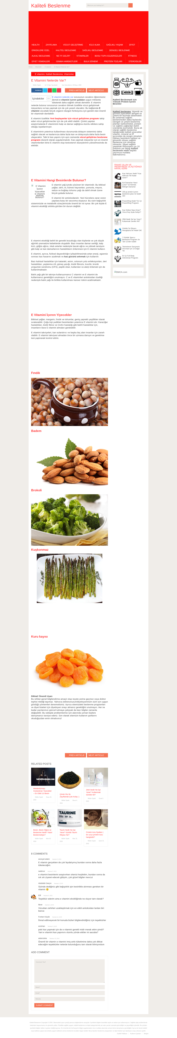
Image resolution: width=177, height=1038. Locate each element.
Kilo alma (94, 45)
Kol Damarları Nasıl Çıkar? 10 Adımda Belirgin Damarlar (129, 185)
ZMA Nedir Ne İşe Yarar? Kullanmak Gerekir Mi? (93, 792)
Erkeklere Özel (41, 50)
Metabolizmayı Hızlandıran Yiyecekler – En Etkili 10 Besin (42, 790)
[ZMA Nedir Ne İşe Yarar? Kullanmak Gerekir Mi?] (96, 777)
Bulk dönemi (91, 61)
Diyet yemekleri (41, 61)
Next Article (96, 90)
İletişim (146, 1033)
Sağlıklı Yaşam (114, 45)
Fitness (132, 56)
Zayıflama (51, 45)
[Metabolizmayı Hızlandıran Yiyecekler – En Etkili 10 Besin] (43, 777)
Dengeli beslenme (119, 50)
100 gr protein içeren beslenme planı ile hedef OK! (131, 194)
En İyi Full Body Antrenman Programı (130, 257)
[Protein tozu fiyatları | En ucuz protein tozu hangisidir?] (96, 819)
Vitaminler (82, 56)
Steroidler (135, 61)
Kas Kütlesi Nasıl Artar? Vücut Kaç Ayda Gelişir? (131, 211)
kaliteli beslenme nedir (125, 149)
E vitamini (40, 74)
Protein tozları (113, 61)
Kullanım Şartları (135, 1033)
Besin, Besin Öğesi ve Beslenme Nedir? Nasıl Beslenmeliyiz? (42, 832)
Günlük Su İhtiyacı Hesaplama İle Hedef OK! (132, 229)
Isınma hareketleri (67, 61)
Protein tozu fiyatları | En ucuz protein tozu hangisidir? (94, 834)
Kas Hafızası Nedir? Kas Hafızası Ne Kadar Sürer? (131, 176)
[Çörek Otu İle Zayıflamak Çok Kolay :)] (70, 779)
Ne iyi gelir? (63, 56)
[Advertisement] (88, 26)
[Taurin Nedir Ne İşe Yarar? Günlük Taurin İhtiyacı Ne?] (70, 818)
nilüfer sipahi (37, 85)
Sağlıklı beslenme (92, 50)
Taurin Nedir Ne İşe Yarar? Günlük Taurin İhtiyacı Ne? (68, 832)
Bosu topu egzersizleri (108, 56)
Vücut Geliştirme (73, 45)
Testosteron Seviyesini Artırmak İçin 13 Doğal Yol (131, 249)
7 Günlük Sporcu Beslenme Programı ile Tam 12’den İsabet (131, 240)
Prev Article (76, 90)
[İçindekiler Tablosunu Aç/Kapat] (47, 98)
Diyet (132, 45)
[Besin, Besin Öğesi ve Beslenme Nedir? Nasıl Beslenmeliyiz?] (43, 818)
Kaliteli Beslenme (50, 5)
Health (35, 45)
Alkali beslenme (41, 56)
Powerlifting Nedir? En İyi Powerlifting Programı (132, 202)
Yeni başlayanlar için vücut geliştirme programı (74, 118)
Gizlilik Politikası (122, 1033)
